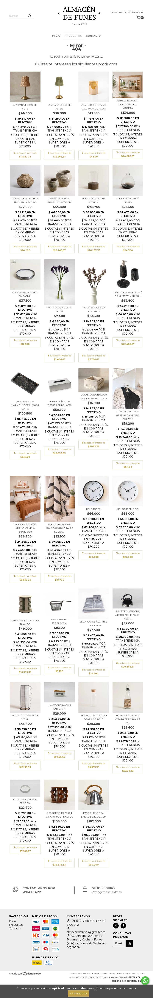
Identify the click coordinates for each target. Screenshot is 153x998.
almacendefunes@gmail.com (86, 932)
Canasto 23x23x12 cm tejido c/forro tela (93, 396)
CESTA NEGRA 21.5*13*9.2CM (59, 621)
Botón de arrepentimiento (128, 981)
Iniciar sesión (135, 12)
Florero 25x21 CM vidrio (128, 200)
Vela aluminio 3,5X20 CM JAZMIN (25, 294)
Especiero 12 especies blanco (25, 622)
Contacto (93, 35)
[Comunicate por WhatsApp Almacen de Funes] (145, 980)
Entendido (78, 993)
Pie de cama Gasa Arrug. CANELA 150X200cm (25, 528)
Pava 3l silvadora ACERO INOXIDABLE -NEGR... (127, 615)
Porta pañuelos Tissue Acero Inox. (59, 403)
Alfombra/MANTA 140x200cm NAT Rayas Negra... (59, 528)
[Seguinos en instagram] (116, 926)
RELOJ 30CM (93, 509)
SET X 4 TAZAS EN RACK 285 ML (25, 717)
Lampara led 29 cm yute (25, 106)
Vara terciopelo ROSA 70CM (93, 309)
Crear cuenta (118, 12)
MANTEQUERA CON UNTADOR (59, 707)
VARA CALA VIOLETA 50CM (59, 309)
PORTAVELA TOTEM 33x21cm (93, 200)
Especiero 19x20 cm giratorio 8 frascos (59, 815)
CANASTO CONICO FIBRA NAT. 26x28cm (59, 200)
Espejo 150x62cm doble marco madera (127, 104)
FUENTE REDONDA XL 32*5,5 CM (25, 801)
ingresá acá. (133, 977)
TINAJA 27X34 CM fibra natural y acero (25, 200)
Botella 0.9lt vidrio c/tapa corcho (94, 717)
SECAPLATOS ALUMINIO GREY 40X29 (93, 623)
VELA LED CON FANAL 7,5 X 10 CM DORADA (93, 106)
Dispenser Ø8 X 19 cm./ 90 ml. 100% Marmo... (128, 294)
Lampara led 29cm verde (59, 106)
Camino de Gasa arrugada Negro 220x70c (127, 415)
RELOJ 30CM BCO (127, 509)
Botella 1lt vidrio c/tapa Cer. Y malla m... (127, 719)
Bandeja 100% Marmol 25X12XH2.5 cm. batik (25, 405)
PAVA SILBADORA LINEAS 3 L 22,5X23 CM (93, 815)
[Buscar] (29, 16)
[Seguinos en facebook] (123, 926)
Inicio (56, 35)
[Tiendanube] (25, 975)
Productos (73, 35)
